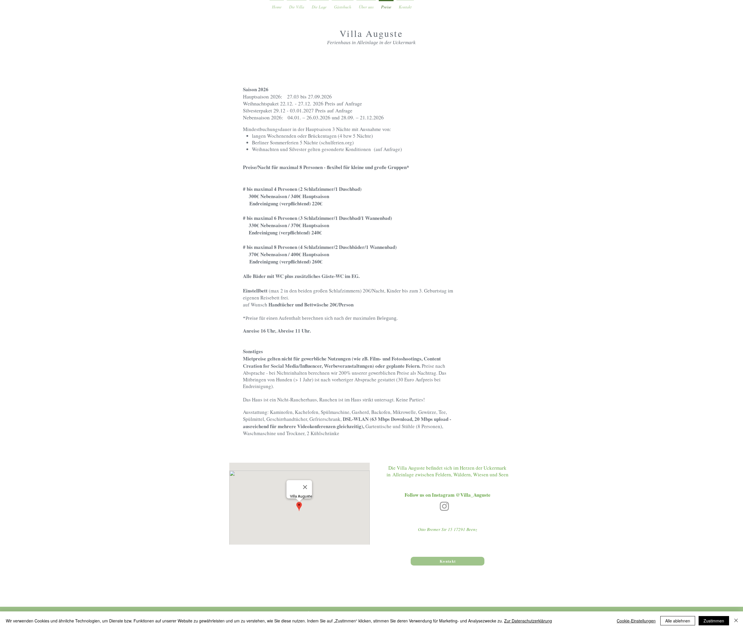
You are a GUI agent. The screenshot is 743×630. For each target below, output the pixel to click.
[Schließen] (736, 620)
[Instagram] (444, 506)
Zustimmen (714, 621)
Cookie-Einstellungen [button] (636, 621)
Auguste (384, 33)
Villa (353, 33)
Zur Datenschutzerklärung (528, 621)
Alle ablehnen (677, 621)
